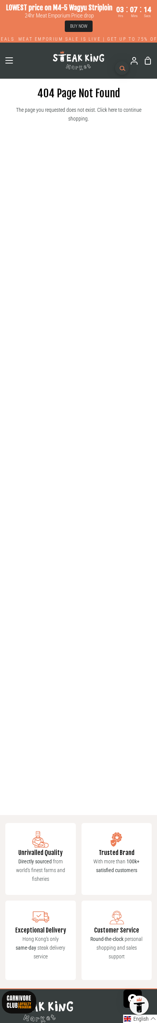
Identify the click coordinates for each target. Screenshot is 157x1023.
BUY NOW (78, 26)
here (112, 110)
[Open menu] (7, 60)
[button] (140, 1019)
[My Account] (131, 60)
